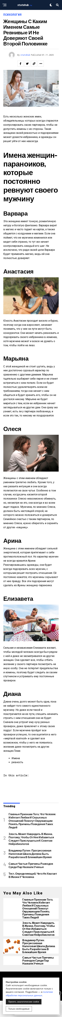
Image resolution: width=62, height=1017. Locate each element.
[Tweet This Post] (27, 64)
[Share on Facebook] (20, 64)
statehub (25, 55)
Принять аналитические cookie (23, 1001)
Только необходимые (18, 1009)
